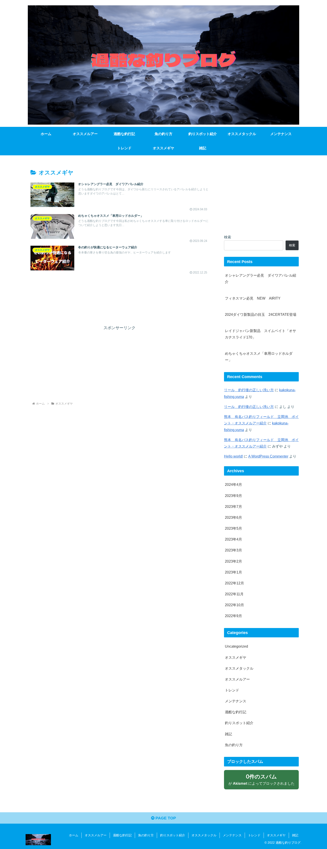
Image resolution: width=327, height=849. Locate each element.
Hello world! (233, 456)
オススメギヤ (235, 657)
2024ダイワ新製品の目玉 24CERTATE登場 (260, 314)
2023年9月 (233, 496)
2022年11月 (234, 594)
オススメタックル (239, 668)
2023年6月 (233, 517)
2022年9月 (233, 616)
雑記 (228, 734)
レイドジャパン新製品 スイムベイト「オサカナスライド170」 (260, 334)
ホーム (73, 835)
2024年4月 (233, 484)
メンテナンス (235, 701)
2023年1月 (233, 572)
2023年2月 (233, 561)
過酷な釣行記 (235, 712)
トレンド (232, 690)
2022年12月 (234, 583)
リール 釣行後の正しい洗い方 (249, 390)
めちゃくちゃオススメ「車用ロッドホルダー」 (259, 356)
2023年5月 (233, 528)
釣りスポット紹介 (239, 723)
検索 (227, 237)
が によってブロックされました (263, 781)
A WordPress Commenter (268, 456)
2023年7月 (233, 507)
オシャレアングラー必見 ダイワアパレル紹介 (260, 278)
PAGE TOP (165, 818)
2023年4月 (233, 539)
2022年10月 (234, 605)
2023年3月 (233, 550)
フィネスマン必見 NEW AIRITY (253, 298)
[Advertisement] (119, 296)
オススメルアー (237, 679)
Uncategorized (236, 646)
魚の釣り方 (234, 745)
